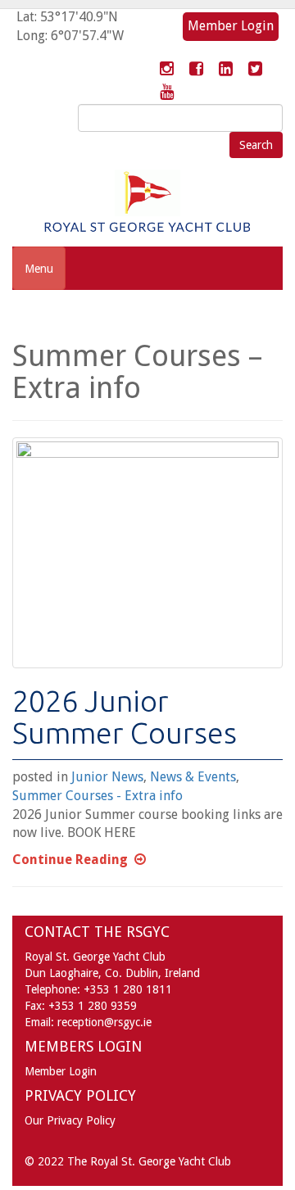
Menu (39, 268)
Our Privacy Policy (70, 1120)
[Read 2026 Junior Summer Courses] (147, 552)
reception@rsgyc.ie (104, 1022)
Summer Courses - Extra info (97, 795)
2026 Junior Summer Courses (124, 717)
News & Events (193, 777)
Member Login (231, 26)
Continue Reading (70, 859)
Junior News (107, 777)
